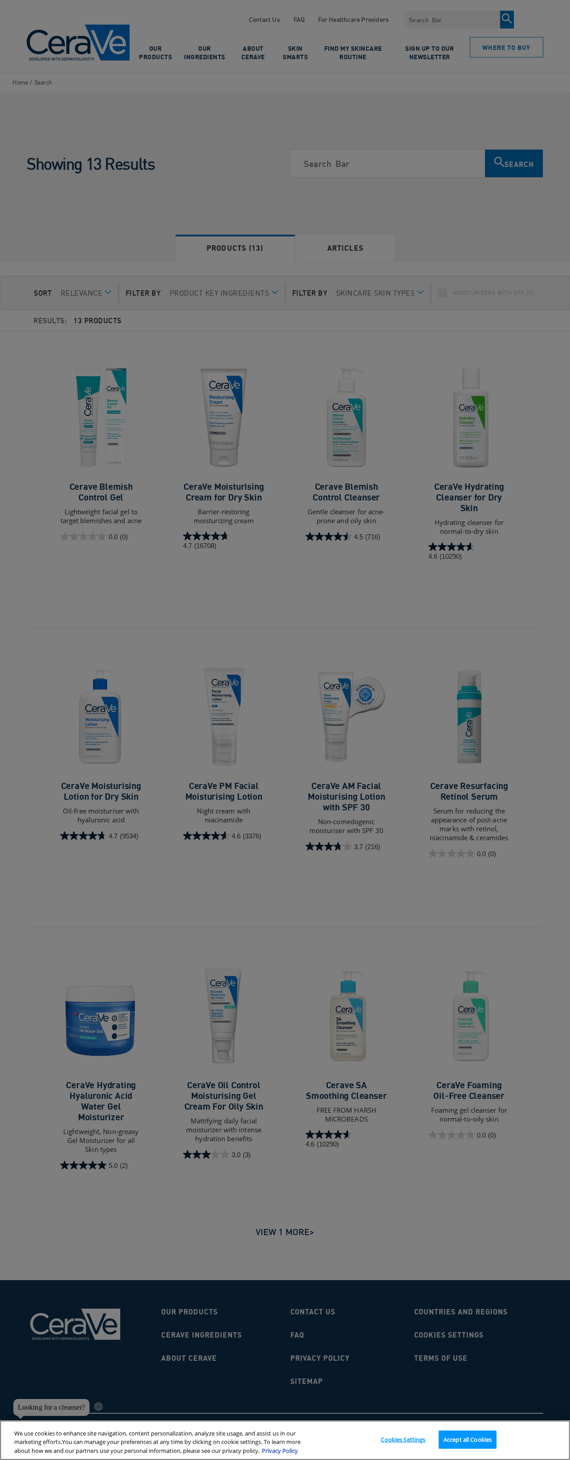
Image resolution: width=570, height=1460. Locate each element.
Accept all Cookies (468, 1439)
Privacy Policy (280, 1451)
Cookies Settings (403, 1439)
